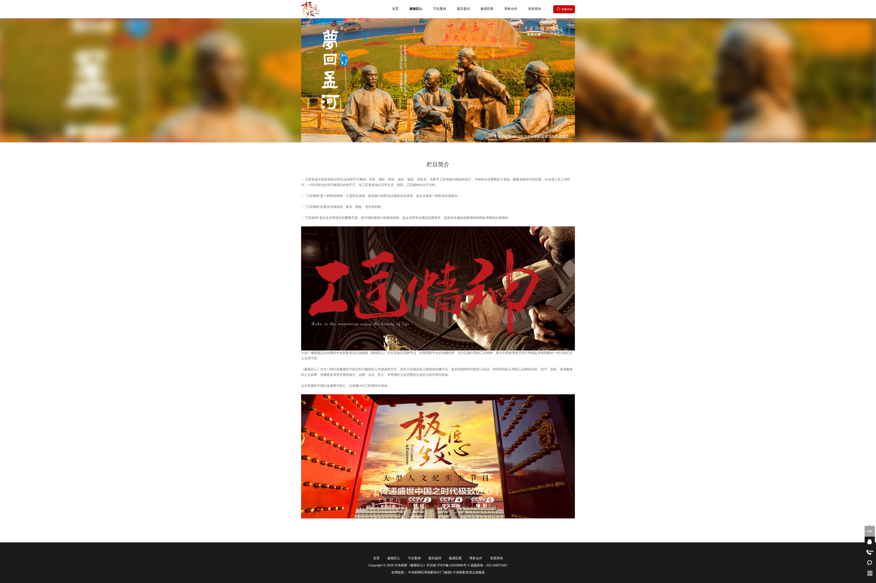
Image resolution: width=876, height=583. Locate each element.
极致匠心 (415, 9)
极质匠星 (487, 9)
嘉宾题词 (463, 9)
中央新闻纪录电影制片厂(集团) (430, 572)
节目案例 (439, 9)
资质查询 (534, 9)
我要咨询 (566, 9)
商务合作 (510, 9)
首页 (395, 9)
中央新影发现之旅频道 (469, 572)
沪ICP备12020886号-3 (453, 565)
